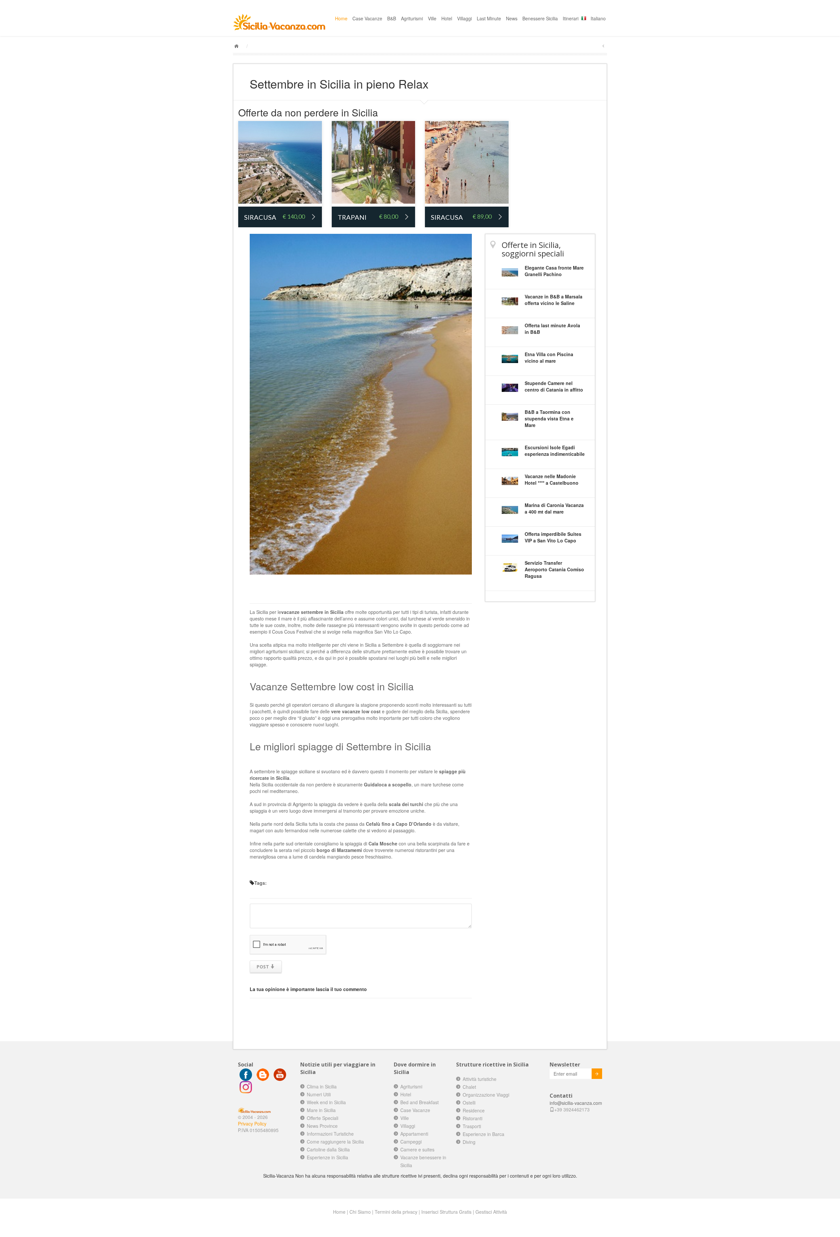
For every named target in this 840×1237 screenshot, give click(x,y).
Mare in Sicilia (321, 1110)
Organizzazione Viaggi (486, 1094)
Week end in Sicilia (326, 1102)
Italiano (598, 18)
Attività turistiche (479, 1079)
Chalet (469, 1087)
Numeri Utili (319, 1094)
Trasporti (472, 1126)
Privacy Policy (252, 1123)
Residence (474, 1110)
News (511, 18)
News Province (322, 1126)
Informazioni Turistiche (330, 1133)
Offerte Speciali (322, 1118)
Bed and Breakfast (419, 1102)
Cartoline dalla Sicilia (328, 1149)
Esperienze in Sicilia (327, 1157)
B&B (391, 18)
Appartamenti (414, 1133)
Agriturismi (412, 18)
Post (263, 966)
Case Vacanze (367, 18)
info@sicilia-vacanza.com (576, 1103)
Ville (432, 18)
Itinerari (570, 18)
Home (341, 18)
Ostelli (469, 1102)
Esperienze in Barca (483, 1134)
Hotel (446, 18)
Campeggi (411, 1141)
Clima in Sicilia (322, 1086)
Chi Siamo (360, 1211)
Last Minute (489, 18)
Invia (597, 1073)
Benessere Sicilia (540, 18)
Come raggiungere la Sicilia (335, 1141)
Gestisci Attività (491, 1211)
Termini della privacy (396, 1211)
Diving (469, 1142)
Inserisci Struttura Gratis (446, 1211)
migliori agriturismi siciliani (277, 651)
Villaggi (464, 18)
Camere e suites (417, 1149)
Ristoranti (472, 1118)
